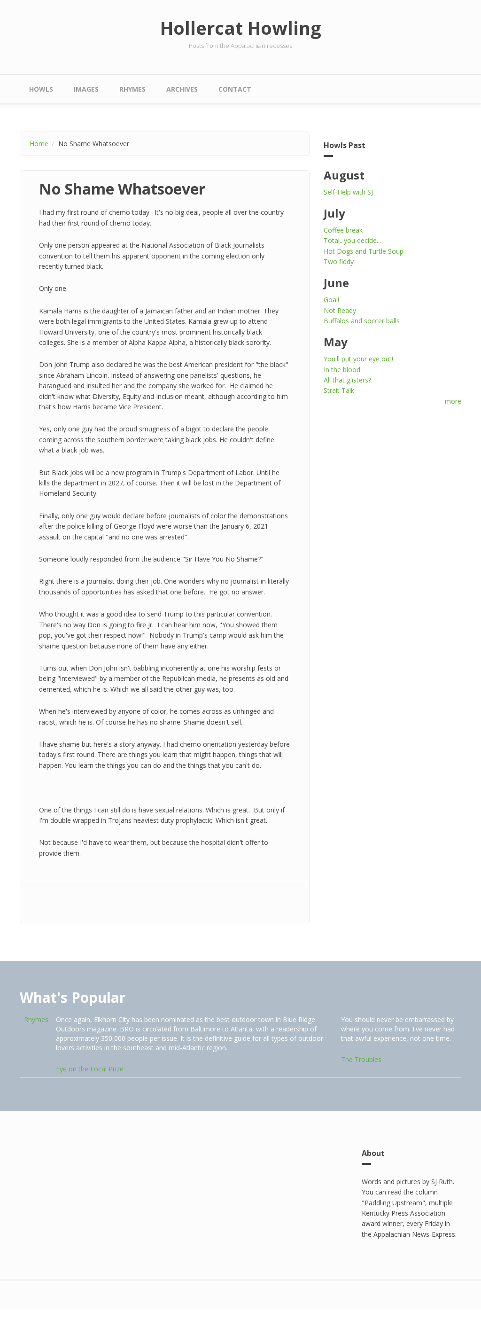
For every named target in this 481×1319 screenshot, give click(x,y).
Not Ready (340, 310)
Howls (41, 89)
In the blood (342, 369)
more (453, 401)
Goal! (331, 299)
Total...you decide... (352, 240)
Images (86, 89)
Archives (182, 89)
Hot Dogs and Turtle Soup (363, 251)
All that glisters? (347, 379)
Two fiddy (339, 261)
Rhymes (132, 89)
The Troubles (361, 1059)
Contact (234, 89)
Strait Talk (339, 390)
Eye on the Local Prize (90, 1068)
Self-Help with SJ (348, 191)
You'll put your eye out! (358, 358)
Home (39, 143)
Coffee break (343, 230)
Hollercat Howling (240, 28)
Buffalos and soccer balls (362, 320)
